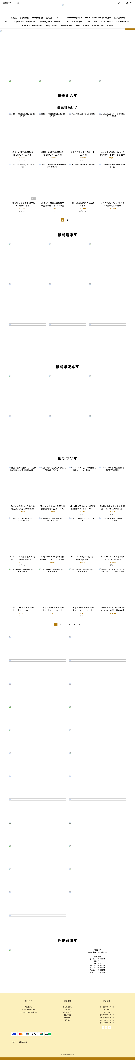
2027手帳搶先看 (38, 18)
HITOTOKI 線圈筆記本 (74, 18)
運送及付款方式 (67, 1012)
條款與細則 (67, 1017)
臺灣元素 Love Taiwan (54, 18)
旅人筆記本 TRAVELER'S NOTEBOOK (115, 22)
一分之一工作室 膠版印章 (73, 22)
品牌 (77, 26)
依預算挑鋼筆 (31, 22)
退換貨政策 (67, 1015)
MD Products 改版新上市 (14, 22)
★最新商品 (13, 18)
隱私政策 (67, 1020)
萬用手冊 (25, 26)
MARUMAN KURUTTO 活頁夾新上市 (98, 18)
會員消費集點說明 (98, 26)
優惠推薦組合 (24, 18)
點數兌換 (86, 26)
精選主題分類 (37, 26)
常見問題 (110, 26)
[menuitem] (62, 220)
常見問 (67, 1009)
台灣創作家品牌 (66, 26)
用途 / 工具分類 (51, 26)
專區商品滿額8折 (119, 18)
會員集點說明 (67, 1007)
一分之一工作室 (91, 22)
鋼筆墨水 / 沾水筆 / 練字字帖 (50, 22)
